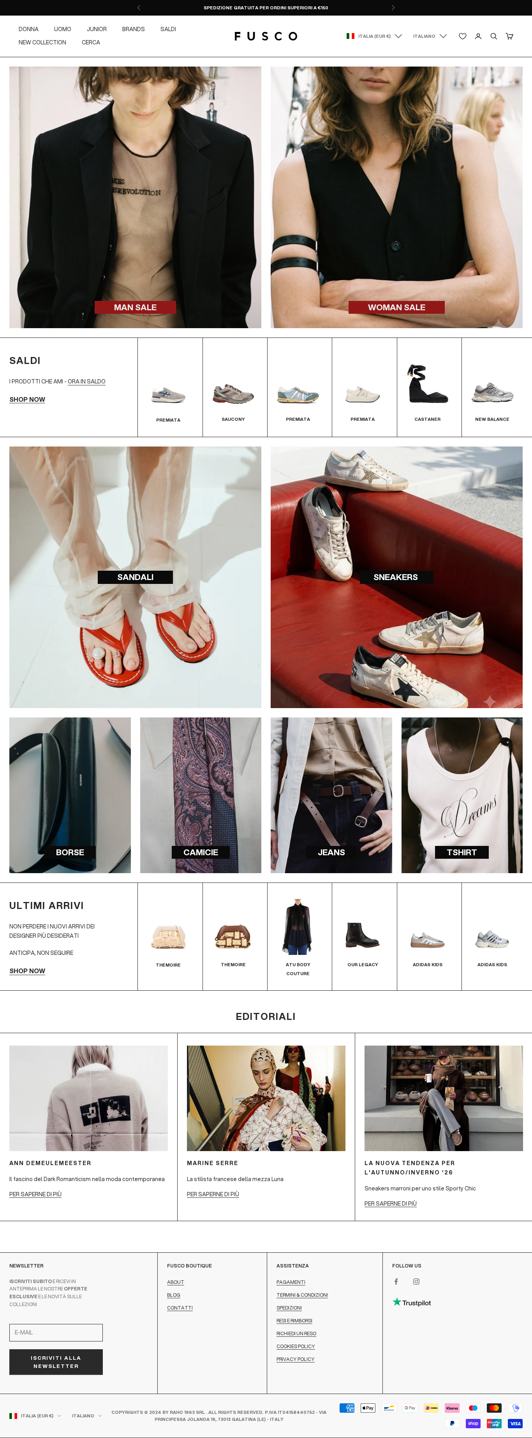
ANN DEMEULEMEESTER (50, 1163)
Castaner (427, 419)
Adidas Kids (427, 965)
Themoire (168, 965)
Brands (133, 29)
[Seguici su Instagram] (416, 1281)
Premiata (168, 420)
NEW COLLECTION (42, 42)
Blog (173, 1295)
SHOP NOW (27, 399)
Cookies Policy (296, 1346)
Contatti (180, 1307)
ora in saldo (87, 381)
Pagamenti (291, 1282)
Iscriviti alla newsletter (56, 1361)
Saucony (233, 419)
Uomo (62, 29)
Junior (97, 29)
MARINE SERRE (212, 1163)
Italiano (424, 36)
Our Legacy (362, 965)
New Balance (492, 419)
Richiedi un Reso (296, 1333)
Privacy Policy (296, 1359)
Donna (29, 29)
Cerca (91, 42)
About (175, 1282)
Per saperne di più (35, 1194)
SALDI (168, 29)
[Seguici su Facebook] (396, 1281)
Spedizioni (289, 1307)
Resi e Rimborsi (294, 1320)
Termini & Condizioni (302, 1295)
